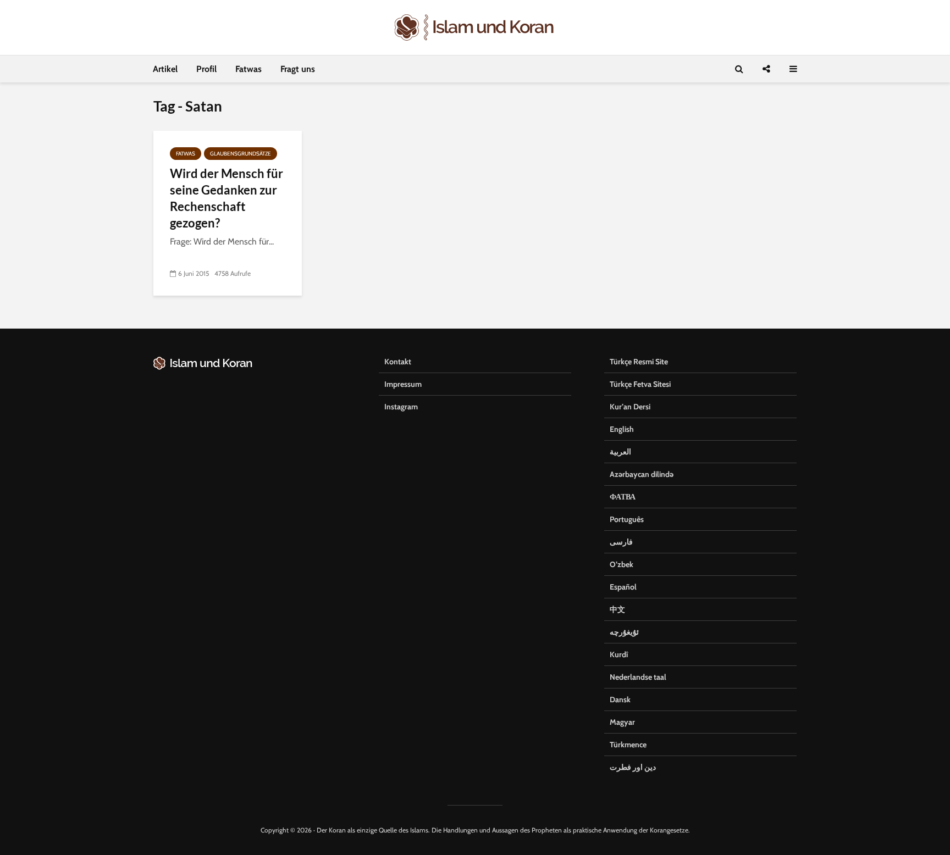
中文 (617, 609)
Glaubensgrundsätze (240, 153)
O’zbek (621, 564)
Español (623, 587)
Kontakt (397, 362)
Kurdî (619, 654)
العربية (620, 452)
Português (627, 519)
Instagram (401, 407)
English (622, 429)
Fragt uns (297, 69)
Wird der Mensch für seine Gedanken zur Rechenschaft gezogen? (226, 198)
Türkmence (628, 744)
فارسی (621, 542)
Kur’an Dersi (630, 407)
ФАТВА (623, 497)
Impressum (403, 384)
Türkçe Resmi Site (639, 362)
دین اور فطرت (633, 767)
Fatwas (248, 69)
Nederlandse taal (638, 677)
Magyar (622, 722)
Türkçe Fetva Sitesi (640, 384)
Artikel (165, 69)
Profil (206, 69)
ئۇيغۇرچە (624, 632)
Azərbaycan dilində (641, 474)
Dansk (620, 699)
